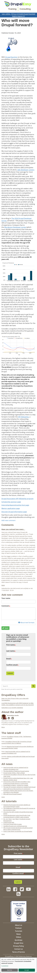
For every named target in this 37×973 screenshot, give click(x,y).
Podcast (18, 928)
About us (18, 925)
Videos (18, 937)
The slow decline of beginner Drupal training (16, 771)
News (18, 934)
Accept (26, 970)
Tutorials (18, 931)
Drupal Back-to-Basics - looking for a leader (15, 785)
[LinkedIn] (8, 890)
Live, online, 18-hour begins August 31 (18, 15)
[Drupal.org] (9, 718)
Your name (5, 598)
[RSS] (18, 895)
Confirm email (11, 665)
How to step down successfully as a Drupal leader (17, 831)
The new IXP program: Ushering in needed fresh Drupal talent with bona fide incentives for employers (19, 788)
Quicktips (18, 940)
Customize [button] (4, 966)
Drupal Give (18, 943)
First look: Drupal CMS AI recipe (12, 824)
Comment (5, 606)
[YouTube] (28, 890)
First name (10, 645)
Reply (3, 585)
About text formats (27, 622)
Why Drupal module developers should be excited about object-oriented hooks (18, 828)
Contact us (18, 949)
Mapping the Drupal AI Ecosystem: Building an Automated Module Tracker (17, 747)
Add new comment (8, 520)
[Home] (17, 4)
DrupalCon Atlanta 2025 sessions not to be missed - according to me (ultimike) (18, 791)
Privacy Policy (18, 946)
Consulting (25, 9)
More (3, 727)
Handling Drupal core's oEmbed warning (15, 826)
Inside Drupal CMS (8, 822)
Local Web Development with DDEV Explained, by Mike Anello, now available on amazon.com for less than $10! (17, 704)
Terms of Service (18, 952)
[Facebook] (15, 890)
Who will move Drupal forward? (12, 794)
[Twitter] (12, 718)
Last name (10, 651)
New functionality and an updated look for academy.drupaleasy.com (15, 752)
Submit (10, 673)
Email (8, 659)
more (3, 797)
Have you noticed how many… (13, 529)
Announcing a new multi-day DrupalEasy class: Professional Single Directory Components (16, 782)
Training (12, 9)
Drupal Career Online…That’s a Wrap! (14, 773)
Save (6, 628)
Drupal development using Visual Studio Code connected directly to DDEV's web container (16, 816)
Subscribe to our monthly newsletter (12, 707)
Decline (9, 970)
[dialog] (18, 965)
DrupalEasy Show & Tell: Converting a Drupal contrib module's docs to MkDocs (16, 742)
